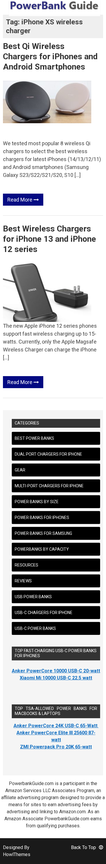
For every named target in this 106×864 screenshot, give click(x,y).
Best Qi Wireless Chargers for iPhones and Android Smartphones (50, 56)
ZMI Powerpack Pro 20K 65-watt (56, 747)
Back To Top (83, 847)
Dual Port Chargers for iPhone (48, 454)
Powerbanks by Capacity (42, 549)
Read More (20, 200)
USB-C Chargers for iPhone (43, 612)
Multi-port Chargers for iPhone (49, 485)
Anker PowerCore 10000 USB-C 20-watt (56, 671)
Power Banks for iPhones (42, 517)
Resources (26, 565)
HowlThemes (16, 854)
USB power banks (33, 596)
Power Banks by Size (37, 501)
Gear (20, 470)
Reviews (23, 581)
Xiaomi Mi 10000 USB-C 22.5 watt (56, 678)
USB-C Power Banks (35, 628)
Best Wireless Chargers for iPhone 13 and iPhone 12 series (49, 239)
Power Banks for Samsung (43, 533)
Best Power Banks (34, 438)
